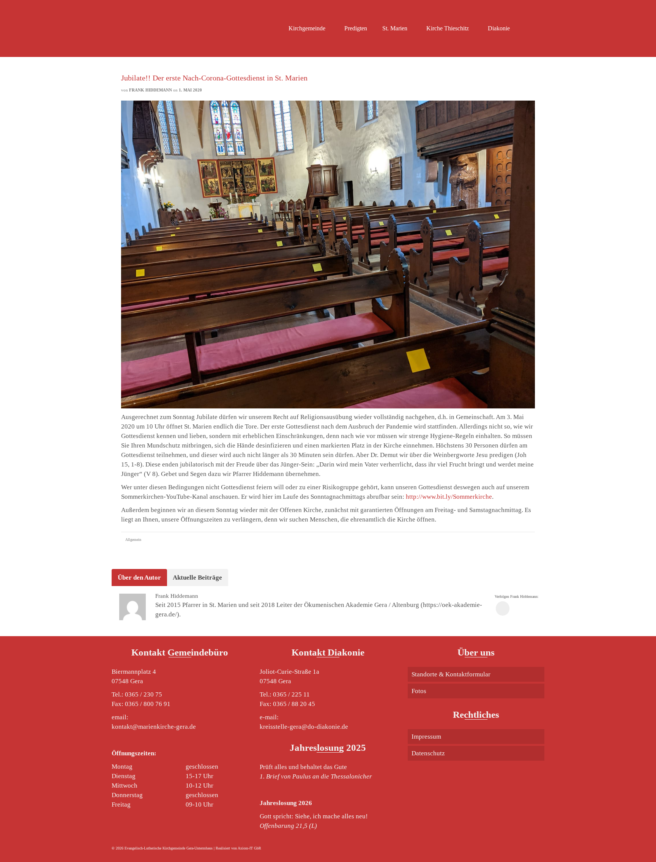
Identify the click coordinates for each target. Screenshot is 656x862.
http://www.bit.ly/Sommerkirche (449, 496)
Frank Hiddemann (150, 90)
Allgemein (133, 539)
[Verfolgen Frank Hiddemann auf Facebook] (502, 608)
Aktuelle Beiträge (197, 577)
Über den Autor (139, 577)
